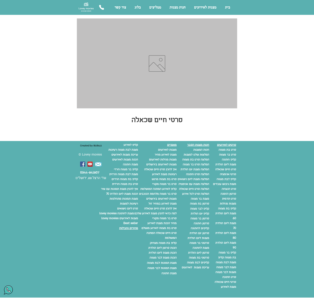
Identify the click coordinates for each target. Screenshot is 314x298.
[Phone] (101, 7)
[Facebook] (82, 164)
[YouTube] (90, 164)
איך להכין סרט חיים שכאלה (160, 208)
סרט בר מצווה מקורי (164, 218)
